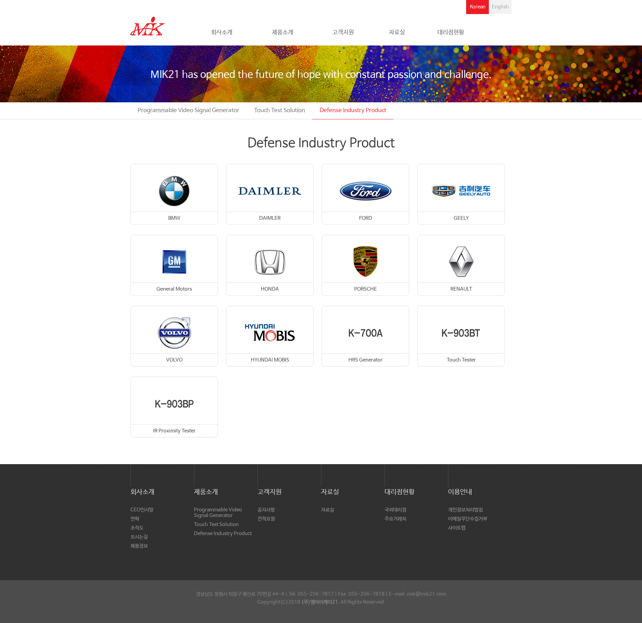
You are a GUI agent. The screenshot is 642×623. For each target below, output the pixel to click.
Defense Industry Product (353, 110)
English (500, 7)
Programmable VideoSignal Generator (218, 512)
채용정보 (139, 546)
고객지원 (343, 32)
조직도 (136, 528)
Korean (478, 7)
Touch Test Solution (279, 110)
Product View (174, 195)
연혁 (134, 519)
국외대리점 (395, 510)
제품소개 (282, 32)
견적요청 (266, 519)
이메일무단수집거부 (467, 519)
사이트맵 (456, 528)
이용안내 (460, 492)
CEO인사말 (141, 510)
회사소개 (221, 32)
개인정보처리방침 (465, 510)
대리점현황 (450, 32)
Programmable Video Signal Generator (188, 110)
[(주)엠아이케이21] (147, 22)
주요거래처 (395, 519)
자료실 (397, 32)
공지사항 (266, 510)
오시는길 (139, 537)
